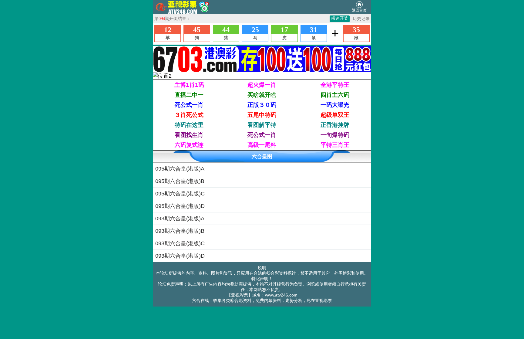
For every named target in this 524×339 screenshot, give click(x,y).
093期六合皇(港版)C (180, 243)
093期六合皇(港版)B (179, 231)
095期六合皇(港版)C (180, 194)
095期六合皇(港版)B (179, 181)
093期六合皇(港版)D (180, 256)
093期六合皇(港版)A (179, 218)
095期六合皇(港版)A (179, 169)
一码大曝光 (335, 105)
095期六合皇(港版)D (180, 206)
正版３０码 (261, 105)
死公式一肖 (189, 105)
